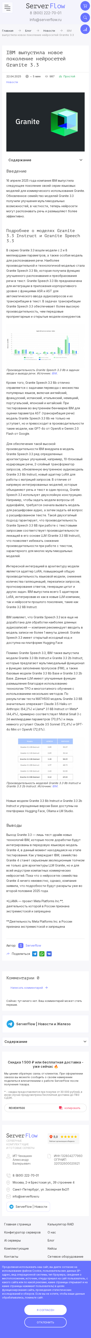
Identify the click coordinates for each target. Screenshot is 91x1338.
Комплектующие (16, 1248)
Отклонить (45, 1322)
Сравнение (85, 29)
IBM (54, 373)
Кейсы (52, 1248)
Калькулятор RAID (61, 1224)
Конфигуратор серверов (22, 1232)
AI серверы (12, 1240)
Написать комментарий (27, 987)
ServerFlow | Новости (31, 1206)
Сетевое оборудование (65, 1256)
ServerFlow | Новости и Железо (43, 1024)
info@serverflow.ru (46, 20)
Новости (12, 82)
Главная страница (17, 1224)
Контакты (11, 1256)
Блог (51, 1240)
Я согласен (45, 1310)
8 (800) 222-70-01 (45, 13)
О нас (52, 1232)
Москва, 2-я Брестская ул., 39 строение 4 (43, 1182)
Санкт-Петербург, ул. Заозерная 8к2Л (41, 1189)
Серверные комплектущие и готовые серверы (20, 1144)
